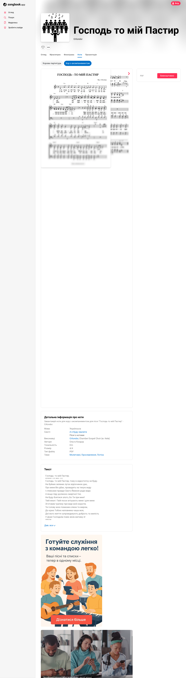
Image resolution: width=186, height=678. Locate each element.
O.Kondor (78, 39)
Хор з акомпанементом (78, 63)
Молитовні (75, 454)
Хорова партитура (52, 63)
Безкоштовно (167, 75)
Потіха (100, 454)
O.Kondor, (74, 438)
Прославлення (88, 454)
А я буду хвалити (78, 432)
